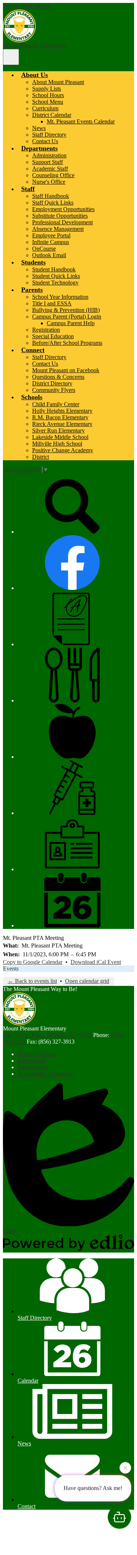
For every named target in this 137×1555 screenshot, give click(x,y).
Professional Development (62, 222)
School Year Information (60, 297)
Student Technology (55, 282)
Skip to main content (26, 6)
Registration (46, 330)
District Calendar (51, 115)
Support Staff (47, 162)
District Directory (52, 383)
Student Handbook (54, 269)
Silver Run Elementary (58, 430)
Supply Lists (46, 88)
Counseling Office (53, 175)
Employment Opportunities (63, 209)
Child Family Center (55, 404)
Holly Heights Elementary (62, 411)
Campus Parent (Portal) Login (66, 316)
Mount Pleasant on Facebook (65, 370)
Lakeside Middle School (60, 437)
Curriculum (45, 108)
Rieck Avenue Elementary (62, 424)
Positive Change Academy (62, 450)
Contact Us (45, 141)
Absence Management (58, 229)
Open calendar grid (87, 981)
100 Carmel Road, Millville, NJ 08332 (47, 1035)
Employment (32, 1067)
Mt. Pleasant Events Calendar (81, 121)
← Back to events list (32, 981)
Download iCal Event (96, 962)
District (40, 457)
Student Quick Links (56, 276)
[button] (35, 75)
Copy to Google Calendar (32, 962)
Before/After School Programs (67, 343)
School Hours (48, 95)
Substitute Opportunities (60, 216)
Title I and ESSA (52, 303)
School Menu (47, 102)
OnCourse (44, 248)
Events (11, 968)
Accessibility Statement (44, 1074)
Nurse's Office (48, 182)
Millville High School (57, 444)
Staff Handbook (50, 196)
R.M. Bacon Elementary (60, 417)
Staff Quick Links (52, 202)
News (39, 128)
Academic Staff (50, 168)
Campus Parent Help (71, 323)
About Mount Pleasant (58, 82)
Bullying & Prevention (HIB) (66, 310)
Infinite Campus (50, 242)
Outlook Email (49, 255)
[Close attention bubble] (125, 1468)
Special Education (53, 336)
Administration (49, 155)
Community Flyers (53, 390)
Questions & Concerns (58, 377)
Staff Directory (49, 135)
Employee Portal (51, 235)
